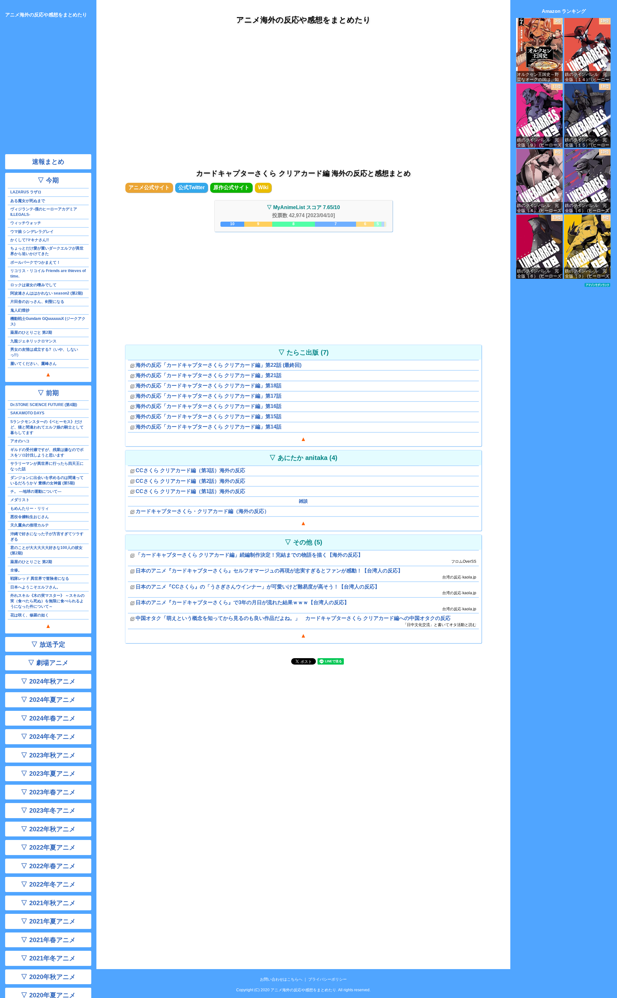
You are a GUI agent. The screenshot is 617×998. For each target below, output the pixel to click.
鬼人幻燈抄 (20, 310)
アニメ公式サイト (149, 187)
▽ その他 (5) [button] (303, 542)
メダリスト (20, 500)
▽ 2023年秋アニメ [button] (48, 755)
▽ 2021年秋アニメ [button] (48, 902)
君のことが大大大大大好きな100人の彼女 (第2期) (46, 550)
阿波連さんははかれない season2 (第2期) (46, 293)
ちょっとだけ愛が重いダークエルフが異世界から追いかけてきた (47, 251)
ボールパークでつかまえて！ (35, 262)
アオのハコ (20, 441)
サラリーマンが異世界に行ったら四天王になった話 (47, 466)
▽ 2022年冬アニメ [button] (48, 884)
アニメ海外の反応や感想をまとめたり (303, 19)
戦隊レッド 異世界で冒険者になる (39, 578)
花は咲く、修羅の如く (29, 615)
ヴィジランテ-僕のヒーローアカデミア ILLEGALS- (43, 212)
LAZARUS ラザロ (25, 192)
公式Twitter (191, 187)
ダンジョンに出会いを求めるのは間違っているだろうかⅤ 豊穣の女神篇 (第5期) (47, 480)
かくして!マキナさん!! (29, 240)
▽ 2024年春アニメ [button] (48, 718)
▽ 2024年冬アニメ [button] (48, 736)
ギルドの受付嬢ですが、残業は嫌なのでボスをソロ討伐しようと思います (47, 452)
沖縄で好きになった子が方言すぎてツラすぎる (47, 537)
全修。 (16, 570)
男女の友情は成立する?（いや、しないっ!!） (44, 352)
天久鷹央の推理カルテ (29, 525)
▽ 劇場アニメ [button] (48, 662)
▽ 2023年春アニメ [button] (48, 792)
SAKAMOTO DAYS (27, 413)
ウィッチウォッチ (25, 223)
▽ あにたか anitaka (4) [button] (303, 457)
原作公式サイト (231, 187)
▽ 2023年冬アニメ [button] (48, 810)
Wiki (263, 187)
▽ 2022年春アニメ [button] (48, 866)
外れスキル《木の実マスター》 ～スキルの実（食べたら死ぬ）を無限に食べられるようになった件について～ (47, 601)
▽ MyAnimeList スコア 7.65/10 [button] (303, 207)
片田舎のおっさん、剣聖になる (37, 301)
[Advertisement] (303, 89)
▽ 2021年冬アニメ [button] (48, 958)
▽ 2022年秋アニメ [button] (48, 829)
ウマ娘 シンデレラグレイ (32, 231)
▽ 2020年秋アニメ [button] (48, 976)
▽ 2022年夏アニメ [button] (48, 847)
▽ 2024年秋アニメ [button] (48, 681)
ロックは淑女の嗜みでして (33, 285)
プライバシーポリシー (327, 979)
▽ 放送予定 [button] (48, 644)
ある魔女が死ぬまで (27, 201)
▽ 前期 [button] (48, 392)
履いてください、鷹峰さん (33, 363)
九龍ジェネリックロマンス (33, 341)
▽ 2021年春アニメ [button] (48, 939)
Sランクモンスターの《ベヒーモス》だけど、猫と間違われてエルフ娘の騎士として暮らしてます (47, 427)
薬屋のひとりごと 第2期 (31, 332)
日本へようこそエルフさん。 (35, 587)
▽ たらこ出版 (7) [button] (303, 352)
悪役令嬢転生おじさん (29, 517)
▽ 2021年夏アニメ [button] (48, 921)
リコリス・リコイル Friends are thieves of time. (48, 273)
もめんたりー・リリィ (29, 508)
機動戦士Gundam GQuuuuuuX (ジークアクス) (47, 321)
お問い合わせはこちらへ (281, 979)
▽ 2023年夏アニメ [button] (48, 773)
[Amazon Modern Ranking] (597, 284)
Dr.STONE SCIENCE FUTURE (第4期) (43, 404)
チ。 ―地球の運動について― (35, 491)
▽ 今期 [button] (48, 180)
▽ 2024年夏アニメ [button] (48, 699)
